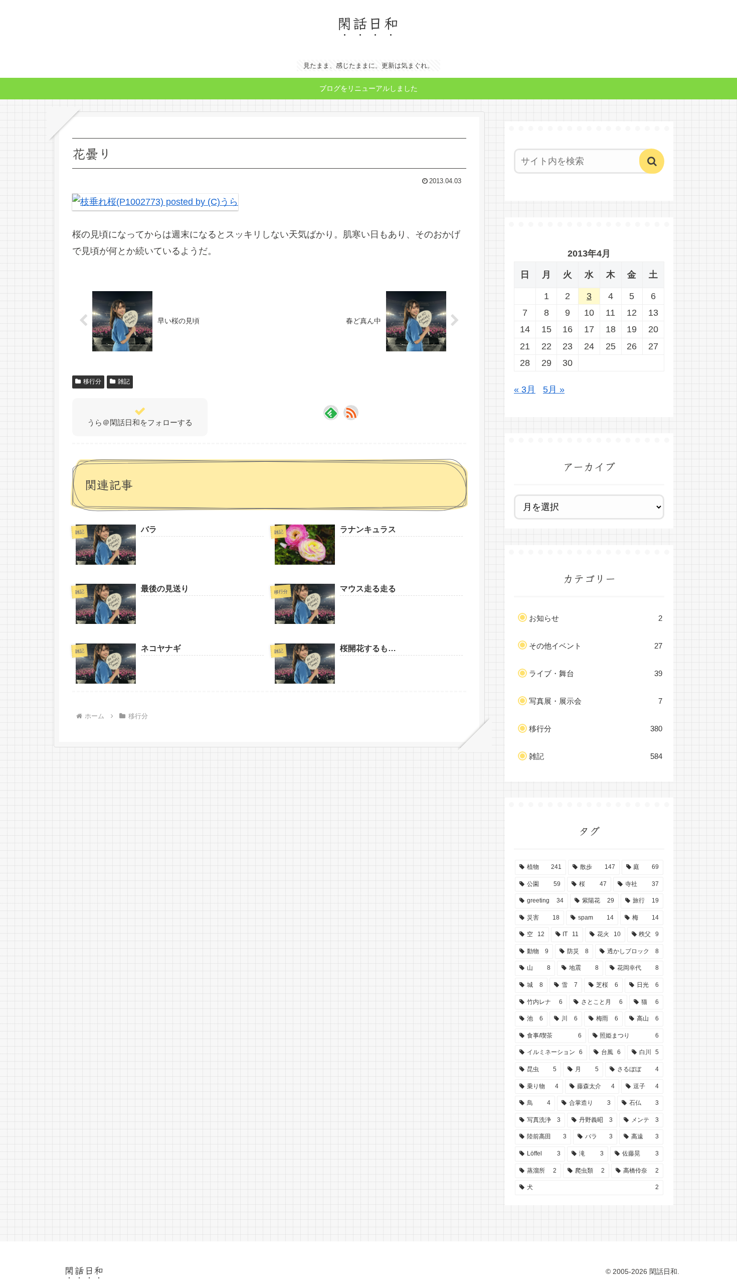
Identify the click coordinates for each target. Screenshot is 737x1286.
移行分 (92, 381)
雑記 (124, 381)
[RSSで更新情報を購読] (351, 413)
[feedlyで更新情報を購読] (331, 413)
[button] (651, 161)
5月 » (554, 389)
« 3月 (524, 389)
